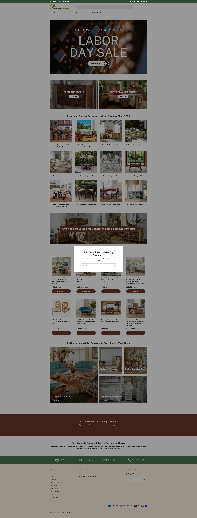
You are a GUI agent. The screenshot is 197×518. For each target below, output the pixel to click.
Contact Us (144, 1)
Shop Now (67, 1)
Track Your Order (134, 1)
